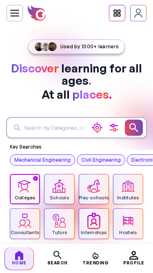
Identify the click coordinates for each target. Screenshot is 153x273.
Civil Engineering (101, 160)
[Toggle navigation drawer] (15, 13)
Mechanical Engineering (42, 160)
